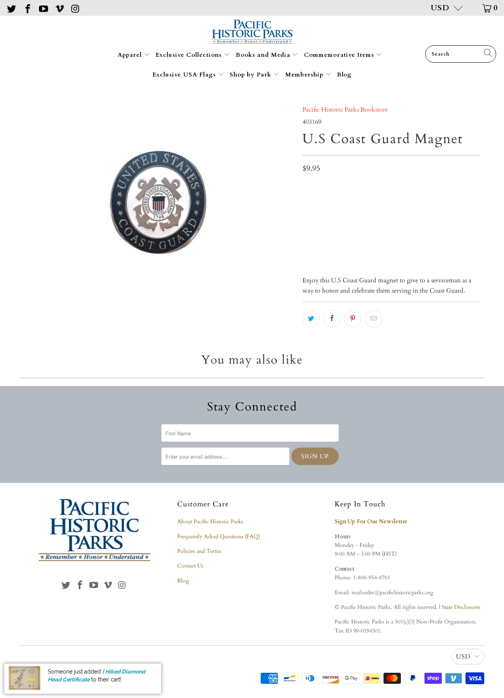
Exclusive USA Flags (185, 74)
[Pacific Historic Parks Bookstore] (252, 32)
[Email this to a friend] (373, 318)
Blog (344, 74)
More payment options (434, 245)
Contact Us (190, 565)
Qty (307, 186)
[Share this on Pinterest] (352, 318)
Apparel (131, 55)
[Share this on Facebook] (332, 318)
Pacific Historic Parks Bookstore (345, 109)
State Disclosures (461, 607)
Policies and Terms (199, 551)
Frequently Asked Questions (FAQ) (218, 536)
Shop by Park (251, 74)
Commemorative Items (340, 55)
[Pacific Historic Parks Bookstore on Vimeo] (59, 7)
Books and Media (264, 55)
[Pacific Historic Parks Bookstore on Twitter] (11, 7)
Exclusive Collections (190, 55)
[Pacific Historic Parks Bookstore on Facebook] (27, 7)
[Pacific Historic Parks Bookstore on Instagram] (75, 7)
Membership (305, 74)
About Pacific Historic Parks (210, 521)
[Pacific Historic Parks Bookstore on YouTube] (43, 7)
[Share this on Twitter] (311, 318)
